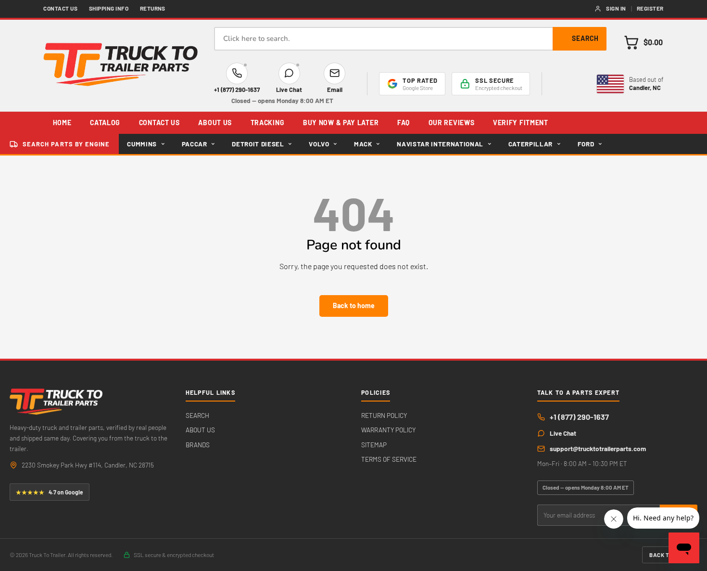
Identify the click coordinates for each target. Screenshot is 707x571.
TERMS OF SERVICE (389, 459)
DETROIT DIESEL (258, 144)
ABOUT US (215, 122)
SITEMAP (374, 445)
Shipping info (108, 8)
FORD (586, 144)
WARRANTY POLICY (388, 430)
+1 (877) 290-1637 (579, 416)
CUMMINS (142, 144)
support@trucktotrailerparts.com (598, 448)
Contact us (60, 8)
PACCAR (194, 144)
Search (585, 38)
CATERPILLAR (530, 144)
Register (650, 8)
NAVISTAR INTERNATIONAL (440, 144)
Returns (152, 8)
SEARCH (197, 415)
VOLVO (319, 144)
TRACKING (268, 122)
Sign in (616, 8)
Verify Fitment (520, 122)
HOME (62, 122)
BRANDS (198, 445)
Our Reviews (452, 122)
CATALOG (105, 122)
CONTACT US (159, 122)
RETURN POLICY (384, 415)
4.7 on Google (49, 492)
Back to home (354, 305)
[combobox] (410, 39)
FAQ (403, 122)
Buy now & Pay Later (341, 122)
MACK (363, 144)
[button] (643, 42)
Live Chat (563, 433)
